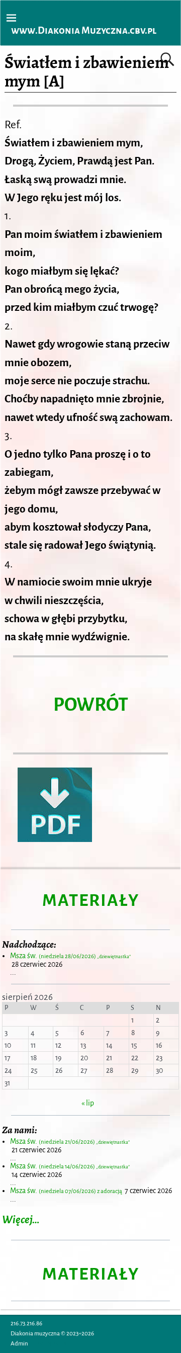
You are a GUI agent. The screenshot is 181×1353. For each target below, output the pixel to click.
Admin (19, 1343)
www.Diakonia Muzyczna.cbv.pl (83, 30)
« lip (87, 1103)
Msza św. (70, 956)
